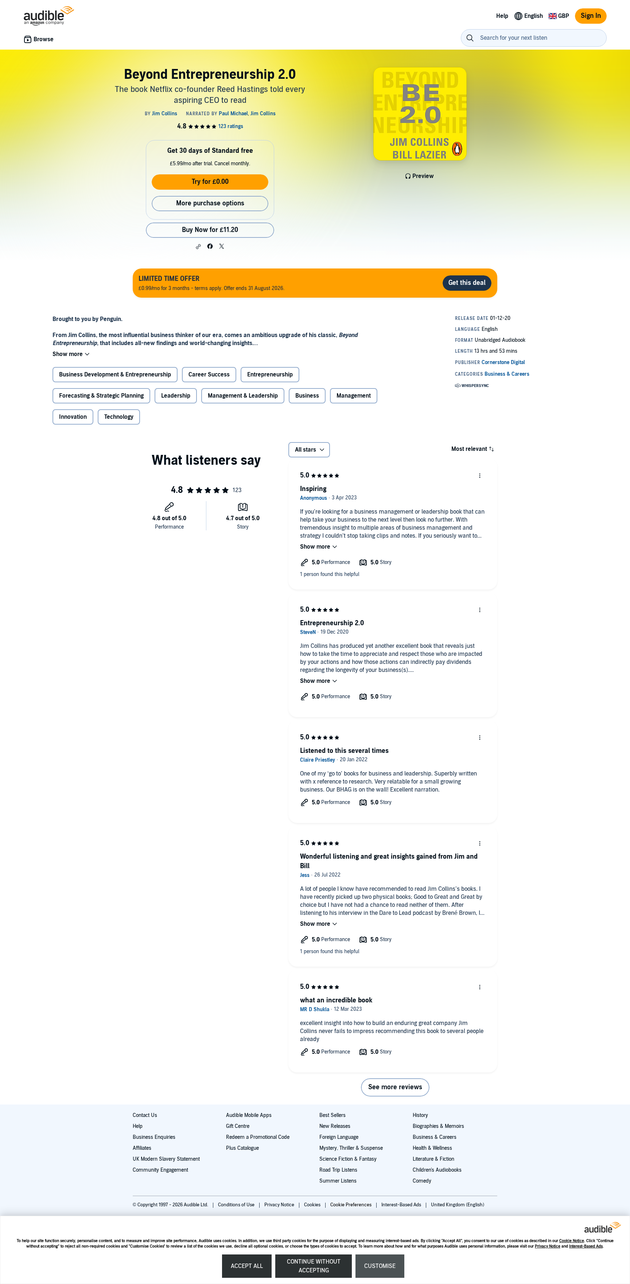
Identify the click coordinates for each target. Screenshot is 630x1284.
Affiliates (142, 1148)
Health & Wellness (432, 1148)
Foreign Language (338, 1137)
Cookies (313, 1205)
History (420, 1115)
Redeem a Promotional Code (257, 1137)
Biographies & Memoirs (438, 1126)
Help (138, 1126)
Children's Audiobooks (437, 1170)
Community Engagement (160, 1170)
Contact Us (145, 1115)
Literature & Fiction (433, 1159)
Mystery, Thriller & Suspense (351, 1148)
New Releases (334, 1126)
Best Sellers (332, 1115)
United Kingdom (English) (457, 1205)
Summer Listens (338, 1181)
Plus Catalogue (242, 1148)
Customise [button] (379, 1266)
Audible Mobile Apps (249, 1115)
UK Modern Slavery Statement (166, 1159)
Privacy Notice (547, 1246)
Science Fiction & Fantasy (348, 1159)
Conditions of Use (237, 1205)
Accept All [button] (247, 1266)
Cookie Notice (571, 1240)
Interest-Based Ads (586, 1246)
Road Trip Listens (338, 1170)
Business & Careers (434, 1137)
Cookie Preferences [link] (351, 1205)
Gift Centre (237, 1126)
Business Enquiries (154, 1137)
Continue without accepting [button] (314, 1266)
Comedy (422, 1181)
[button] (198, 247)
